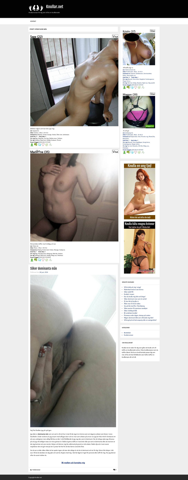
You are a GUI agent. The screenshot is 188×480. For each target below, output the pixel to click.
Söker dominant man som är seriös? (135, 299)
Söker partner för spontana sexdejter (135, 308)
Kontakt (33, 21)
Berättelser (127, 333)
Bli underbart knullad (130, 313)
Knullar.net (54, 6)
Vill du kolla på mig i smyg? (132, 287)
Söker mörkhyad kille (130, 311)
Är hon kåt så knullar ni (131, 301)
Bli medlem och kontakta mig (73, 462)
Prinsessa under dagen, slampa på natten (137, 315)
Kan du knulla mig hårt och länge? (135, 296)
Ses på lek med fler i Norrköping (134, 306)
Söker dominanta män (43, 268)
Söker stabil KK (128, 292)
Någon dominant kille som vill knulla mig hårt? (138, 318)
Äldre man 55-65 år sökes (132, 304)
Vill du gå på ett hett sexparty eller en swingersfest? (140, 320)
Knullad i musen (129, 294)
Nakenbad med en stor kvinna (133, 289)
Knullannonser (36, 470)
